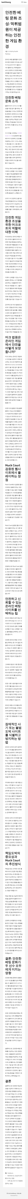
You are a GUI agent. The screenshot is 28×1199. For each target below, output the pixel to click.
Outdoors (10, 1173)
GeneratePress (14, 1196)
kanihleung (6, 2)
